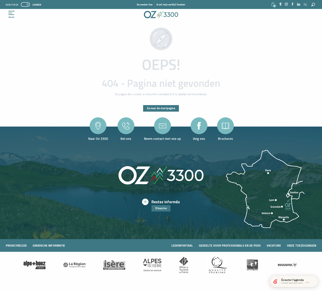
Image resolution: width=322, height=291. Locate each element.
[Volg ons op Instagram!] (286, 4)
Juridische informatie (49, 245)
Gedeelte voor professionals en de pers (230, 245)
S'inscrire (161, 208)
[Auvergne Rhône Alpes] (74, 265)
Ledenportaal (182, 245)
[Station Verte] (252, 265)
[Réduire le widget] (313, 281)
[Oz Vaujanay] (34, 265)
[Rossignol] (288, 265)
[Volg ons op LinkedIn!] (299, 4)
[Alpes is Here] (152, 265)
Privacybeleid (16, 245)
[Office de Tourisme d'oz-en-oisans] (161, 14)
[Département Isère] (114, 265)
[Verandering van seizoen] (26, 4)
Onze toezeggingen (301, 245)
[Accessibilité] (280, 4)
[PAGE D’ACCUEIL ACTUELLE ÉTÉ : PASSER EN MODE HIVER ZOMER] (25, 4)
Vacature (274, 245)
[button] (306, 4)
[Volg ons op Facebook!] (292, 4)
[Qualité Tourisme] (217, 265)
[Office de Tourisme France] (183, 265)
